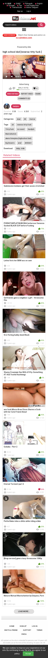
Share (38, 94)
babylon (16, 106)
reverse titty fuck (24, 125)
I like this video (10, 88)
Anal (19, 119)
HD (25, 119)
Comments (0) (24, 98)
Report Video (27, 94)
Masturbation (10, 134)
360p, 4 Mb (20, 148)
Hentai (32, 119)
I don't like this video (13, 88)
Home (11, 626)
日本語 (18, 4)
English (40, 4)
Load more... (24, 611)
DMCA (24, 634)
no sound (20, 129)
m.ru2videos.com (24, 38)
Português (29, 4)
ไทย (20, 6)
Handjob (31, 129)
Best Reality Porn (32, 6)
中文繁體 (8, 4)
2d (13, 125)
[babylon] (7, 106)
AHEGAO (28, 143)
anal (19, 143)
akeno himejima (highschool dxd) (18, 138)
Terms (39, 630)
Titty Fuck (9, 129)
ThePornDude (17, 7)
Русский (12, 6)
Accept (28, 654)
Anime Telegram (32, 7)
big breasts (10, 143)
